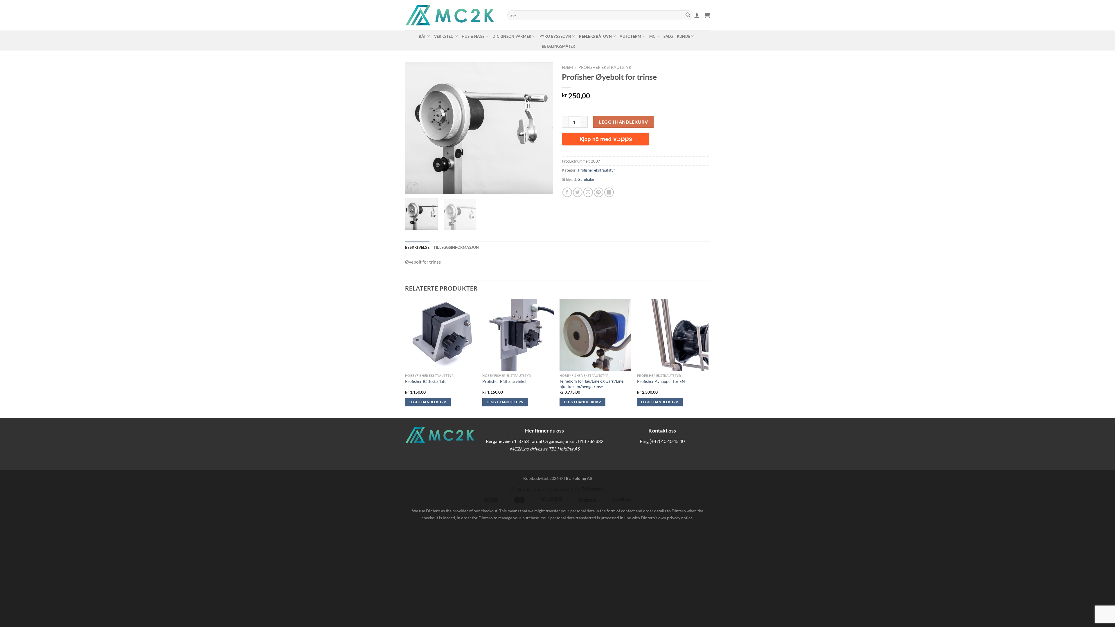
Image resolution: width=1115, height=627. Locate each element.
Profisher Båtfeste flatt (425, 381)
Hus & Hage (473, 36)
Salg (668, 36)
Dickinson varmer (511, 36)
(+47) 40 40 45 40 (667, 441)
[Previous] (415, 128)
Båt (422, 36)
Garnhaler (586, 179)
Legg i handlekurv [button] (428, 402)
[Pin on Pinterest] (598, 192)
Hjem (567, 67)
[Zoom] (412, 187)
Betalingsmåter (559, 46)
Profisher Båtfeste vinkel (504, 381)
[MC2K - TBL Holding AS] (452, 15)
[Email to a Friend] (588, 192)
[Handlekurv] (707, 15)
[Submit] (688, 15)
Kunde (683, 36)
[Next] (543, 128)
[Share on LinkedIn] (609, 192)
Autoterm (630, 36)
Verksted (444, 36)
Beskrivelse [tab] (417, 247)
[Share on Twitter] (577, 192)
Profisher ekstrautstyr (604, 67)
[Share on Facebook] (567, 192)
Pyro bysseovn (555, 36)
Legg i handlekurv (623, 122)
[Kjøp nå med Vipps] (606, 139)
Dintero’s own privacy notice (667, 517)
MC (652, 36)
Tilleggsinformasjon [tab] (456, 247)
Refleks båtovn (595, 36)
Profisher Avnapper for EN (661, 381)
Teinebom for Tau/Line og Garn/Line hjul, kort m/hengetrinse (591, 384)
